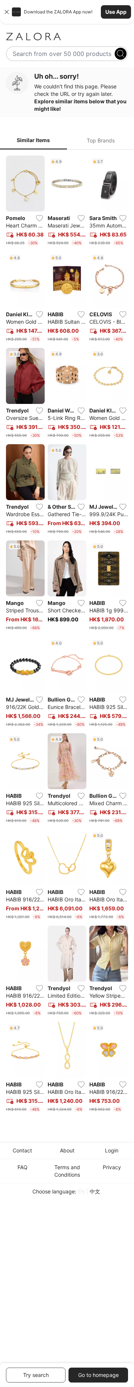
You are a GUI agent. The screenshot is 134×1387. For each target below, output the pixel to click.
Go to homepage (98, 1375)
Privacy (112, 1167)
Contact (22, 1150)
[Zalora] (67, 36)
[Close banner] (6, 12)
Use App (116, 12)
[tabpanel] (67, 635)
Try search (36, 1375)
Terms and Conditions (67, 1171)
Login (111, 1150)
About (67, 1150)
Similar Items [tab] (33, 140)
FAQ (22, 1167)
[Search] (121, 54)
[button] (67, 12)
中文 (95, 1191)
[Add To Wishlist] (39, 218)
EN (81, 1191)
